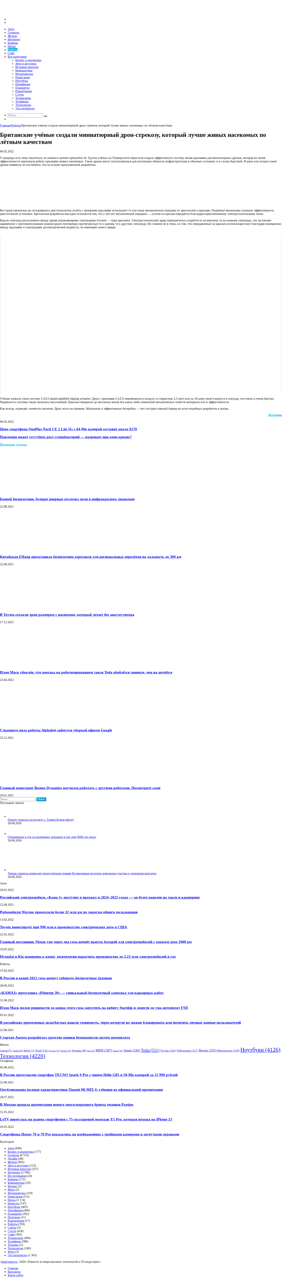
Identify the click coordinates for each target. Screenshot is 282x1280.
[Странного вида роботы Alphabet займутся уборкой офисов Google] (37, 722)
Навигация (22, 77)
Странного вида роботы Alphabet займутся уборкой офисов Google (56, 730)
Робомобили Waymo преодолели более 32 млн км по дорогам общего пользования (69, 912)
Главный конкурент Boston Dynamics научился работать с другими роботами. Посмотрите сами (80, 788)
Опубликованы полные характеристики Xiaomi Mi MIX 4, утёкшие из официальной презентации (81, 1090)
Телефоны (22, 101)
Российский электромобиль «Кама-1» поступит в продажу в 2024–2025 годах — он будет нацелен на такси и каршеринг (100, 897)
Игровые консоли (27, 67)
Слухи (19, 94)
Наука (12, 46)
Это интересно (25, 108)
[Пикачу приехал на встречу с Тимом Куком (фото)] (12, 816)
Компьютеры (23, 70)
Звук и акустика (25, 63)
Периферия (22, 84)
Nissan (118, 1051)
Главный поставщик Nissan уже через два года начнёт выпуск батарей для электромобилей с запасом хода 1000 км (96, 942)
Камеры (13, 42)
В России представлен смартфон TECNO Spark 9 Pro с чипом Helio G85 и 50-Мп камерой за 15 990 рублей (89, 1075)
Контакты (14, 1271)
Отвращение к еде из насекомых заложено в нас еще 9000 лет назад (52, 837)
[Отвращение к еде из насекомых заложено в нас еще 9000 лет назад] (12, 833)
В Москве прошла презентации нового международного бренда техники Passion (66, 1105)
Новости (13, 1203)
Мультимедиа (24, 74)
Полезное (14, 1217)
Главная (5, 125)
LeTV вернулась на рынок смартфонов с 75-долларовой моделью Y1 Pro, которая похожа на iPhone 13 (86, 1119)
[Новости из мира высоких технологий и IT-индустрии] (29, 12)
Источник (275, 415)
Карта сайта (15, 1275)
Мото (11, 1189)
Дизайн (12, 1158)
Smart (132, 1050)
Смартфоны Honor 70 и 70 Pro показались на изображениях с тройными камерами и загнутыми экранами (89, 1134)
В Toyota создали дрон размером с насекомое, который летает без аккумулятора (67, 615)
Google (54, 1051)
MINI (104, 1050)
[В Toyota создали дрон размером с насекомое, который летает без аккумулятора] (37, 607)
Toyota (168, 1050)
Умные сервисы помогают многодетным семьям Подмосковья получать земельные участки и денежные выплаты (82, 873)
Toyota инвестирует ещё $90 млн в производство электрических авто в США (63, 927)
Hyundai (79, 1050)
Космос (12, 1186)
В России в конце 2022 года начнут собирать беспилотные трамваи (56, 978)
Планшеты (22, 87)
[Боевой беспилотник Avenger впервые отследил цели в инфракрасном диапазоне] (37, 491)
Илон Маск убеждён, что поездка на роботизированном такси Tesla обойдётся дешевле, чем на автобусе (86, 672)
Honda (66, 1051)
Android (6, 1051)
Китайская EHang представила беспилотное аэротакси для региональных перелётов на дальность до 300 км (90, 557)
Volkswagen (187, 1050)
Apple (18, 1050)
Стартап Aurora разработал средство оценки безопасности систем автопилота (65, 1037)
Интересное (228, 1050)
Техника (13, 1244)
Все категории (17, 56)
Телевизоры (23, 98)
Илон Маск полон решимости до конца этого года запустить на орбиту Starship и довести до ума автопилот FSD (94, 1008)
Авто (11, 29)
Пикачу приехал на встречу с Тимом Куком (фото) (41, 819)
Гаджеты (13, 32)
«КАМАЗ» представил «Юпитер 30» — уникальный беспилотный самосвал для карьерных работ (82, 993)
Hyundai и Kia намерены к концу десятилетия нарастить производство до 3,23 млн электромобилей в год (88, 957)
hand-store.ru (9, 1261)
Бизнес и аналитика (28, 60)
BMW (29, 1050)
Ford (41, 1050)
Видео (208, 1050)
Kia (91, 1051)
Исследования (17, 1175)
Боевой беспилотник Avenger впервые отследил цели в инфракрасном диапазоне (67, 499)
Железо (12, 36)
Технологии (23, 105)
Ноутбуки (21, 80)
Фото (11, 1251)
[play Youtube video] (141, 315)
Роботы (12, 49)
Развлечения (23, 91)
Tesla (150, 1050)
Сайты (12, 1227)
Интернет (14, 39)
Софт (11, 53)
